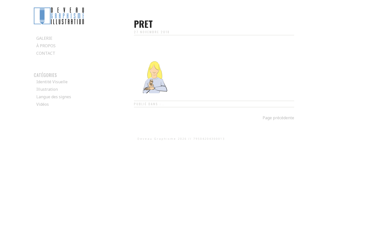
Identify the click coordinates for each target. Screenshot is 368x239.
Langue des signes (53, 97)
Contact (45, 53)
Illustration (47, 89)
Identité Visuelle (52, 81)
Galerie (44, 38)
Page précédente (278, 117)
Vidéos (42, 104)
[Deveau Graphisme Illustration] (59, 23)
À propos (46, 45)
